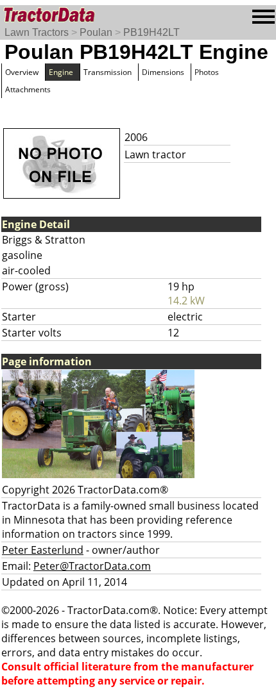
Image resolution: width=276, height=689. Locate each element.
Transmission (107, 72)
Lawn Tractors (36, 32)
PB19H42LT (151, 32)
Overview (22, 72)
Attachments (28, 89)
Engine (61, 72)
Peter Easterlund (42, 550)
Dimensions (163, 72)
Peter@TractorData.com (92, 566)
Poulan (96, 32)
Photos (206, 72)
